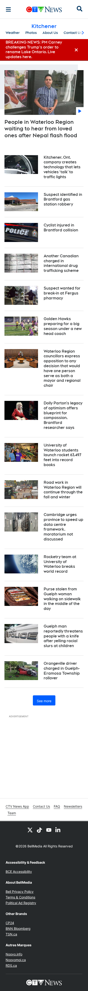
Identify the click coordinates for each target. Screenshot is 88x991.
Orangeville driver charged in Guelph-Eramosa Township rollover (62, 670)
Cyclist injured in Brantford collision (61, 227)
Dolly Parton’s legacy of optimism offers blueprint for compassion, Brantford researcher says (63, 415)
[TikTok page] (39, 830)
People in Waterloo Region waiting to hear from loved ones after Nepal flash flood (40, 128)
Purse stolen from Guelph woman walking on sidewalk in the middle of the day (62, 599)
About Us (50, 33)
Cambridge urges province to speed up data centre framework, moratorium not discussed (63, 526)
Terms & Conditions (20, 897)
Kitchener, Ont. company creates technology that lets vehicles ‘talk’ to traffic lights (62, 167)
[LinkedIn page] (58, 830)
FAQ (57, 806)
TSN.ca (11, 934)
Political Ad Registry (21, 903)
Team (12, 813)
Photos (31, 33)
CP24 (10, 923)
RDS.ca (11, 965)
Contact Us (73, 33)
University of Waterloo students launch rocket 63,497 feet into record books (62, 455)
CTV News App (17, 806)
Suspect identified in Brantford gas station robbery (63, 199)
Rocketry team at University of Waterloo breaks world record (60, 564)
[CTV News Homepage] (44, 9)
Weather (13, 33)
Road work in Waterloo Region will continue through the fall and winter (63, 489)
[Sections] (8, 9)
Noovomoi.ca (16, 960)
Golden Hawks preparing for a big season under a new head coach (63, 326)
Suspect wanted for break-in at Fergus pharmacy (62, 293)
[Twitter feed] (30, 830)
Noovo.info (14, 954)
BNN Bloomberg (18, 929)
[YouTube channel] (49, 830)
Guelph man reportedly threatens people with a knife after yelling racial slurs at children (63, 636)
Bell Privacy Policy (20, 892)
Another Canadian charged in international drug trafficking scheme (61, 263)
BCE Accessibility (19, 872)
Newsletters (73, 806)
